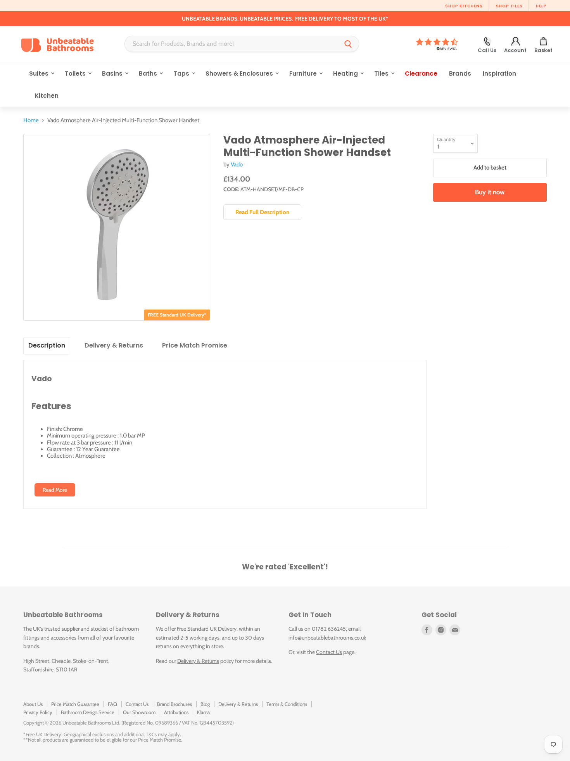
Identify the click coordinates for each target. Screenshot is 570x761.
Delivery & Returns (198, 660)
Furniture (303, 73)
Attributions (176, 712)
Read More (55, 489)
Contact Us (329, 652)
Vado (237, 164)
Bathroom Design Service (87, 712)
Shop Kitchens (464, 6)
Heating (346, 73)
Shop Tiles (509, 6)
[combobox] (231, 44)
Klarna (203, 712)
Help (541, 6)
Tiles (382, 73)
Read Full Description (262, 212)
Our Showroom (139, 712)
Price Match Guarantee (75, 704)
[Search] (348, 44)
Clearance (421, 73)
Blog (205, 704)
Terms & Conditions (286, 704)
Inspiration (499, 73)
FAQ (112, 704)
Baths (149, 73)
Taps (182, 73)
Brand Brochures (174, 704)
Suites (39, 73)
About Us (33, 704)
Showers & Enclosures (240, 73)
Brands (460, 73)
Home (31, 120)
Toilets (76, 73)
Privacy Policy (37, 712)
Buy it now (489, 192)
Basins (113, 73)
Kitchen (47, 96)
